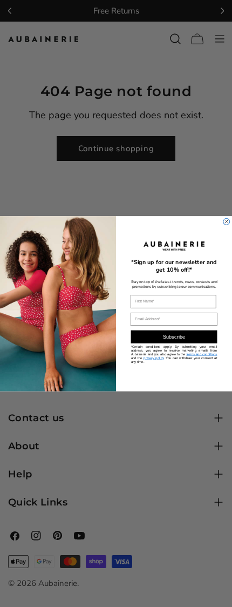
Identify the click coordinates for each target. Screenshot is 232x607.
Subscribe (174, 337)
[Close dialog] (226, 221)
